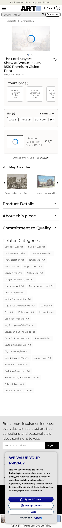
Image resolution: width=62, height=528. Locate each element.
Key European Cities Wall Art (20, 325)
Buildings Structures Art (17, 371)
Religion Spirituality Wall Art (19, 279)
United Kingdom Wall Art (18, 345)
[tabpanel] (31, 131)
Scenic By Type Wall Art (17, 318)
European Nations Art (16, 364)
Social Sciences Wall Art (41, 286)
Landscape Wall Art (42, 253)
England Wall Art (33, 266)
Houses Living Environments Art (22, 377)
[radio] (13, 119)
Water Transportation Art (18, 299)
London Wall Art (13, 273)
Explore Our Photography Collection (31, 2)
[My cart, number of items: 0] (58, 8)
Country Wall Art (42, 358)
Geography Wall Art (15, 292)
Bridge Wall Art (37, 259)
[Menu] (4, 8)
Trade (49, 8)
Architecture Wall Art (15, 253)
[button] (31, 2)
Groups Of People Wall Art (18, 390)
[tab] (15, 94)
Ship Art (9, 312)
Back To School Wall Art (17, 338)
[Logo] (31, 8)
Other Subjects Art (14, 384)
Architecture (28, 21)
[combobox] (21, 14)
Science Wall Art (42, 338)
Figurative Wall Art (14, 286)
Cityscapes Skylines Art (17, 351)
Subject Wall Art (36, 246)
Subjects (11, 21)
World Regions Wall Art (17, 358)
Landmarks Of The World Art (20, 331)
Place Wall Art (12, 266)
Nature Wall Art (35, 273)
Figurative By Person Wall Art (20, 305)
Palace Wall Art (26, 312)
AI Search (54, 15)
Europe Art (46, 305)
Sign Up (52, 445)
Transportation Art (14, 259)
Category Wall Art (14, 246)
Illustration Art (46, 312)
